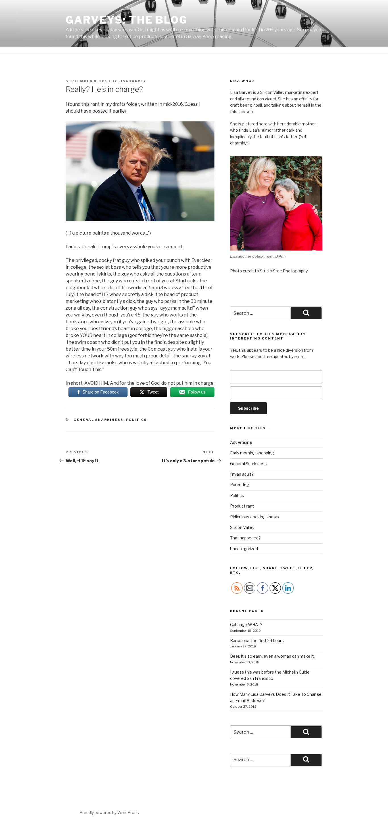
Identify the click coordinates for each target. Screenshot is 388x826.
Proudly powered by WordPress (109, 812)
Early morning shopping (252, 452)
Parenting (239, 484)
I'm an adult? (242, 474)
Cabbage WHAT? (246, 624)
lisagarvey (132, 81)
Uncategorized (244, 548)
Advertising (241, 442)
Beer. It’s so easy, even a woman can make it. (272, 656)
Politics (136, 420)
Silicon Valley (242, 527)
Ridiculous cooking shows (254, 516)
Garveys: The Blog (127, 20)
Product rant (242, 506)
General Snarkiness (99, 420)
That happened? (245, 537)
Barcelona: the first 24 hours (257, 640)
